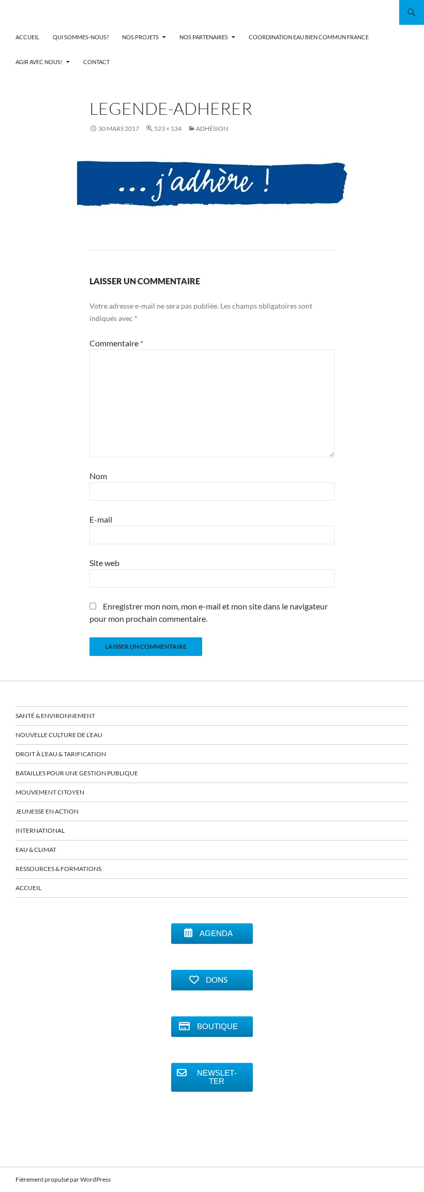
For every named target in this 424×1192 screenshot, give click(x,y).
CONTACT (96, 61)
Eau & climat (36, 849)
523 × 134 (167, 128)
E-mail (100, 519)
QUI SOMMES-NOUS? (81, 37)
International (40, 830)
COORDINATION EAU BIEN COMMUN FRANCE (309, 37)
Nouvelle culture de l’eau (59, 735)
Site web (104, 563)
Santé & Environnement (55, 716)
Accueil (28, 888)
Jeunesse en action (47, 811)
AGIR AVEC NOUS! (39, 61)
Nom (98, 476)
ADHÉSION (212, 128)
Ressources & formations (58, 869)
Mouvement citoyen (50, 792)
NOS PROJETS (140, 37)
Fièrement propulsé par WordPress (63, 1179)
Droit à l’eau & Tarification (61, 754)
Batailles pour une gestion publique (77, 773)
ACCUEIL (27, 37)
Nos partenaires (203, 37)
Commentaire (116, 343)
